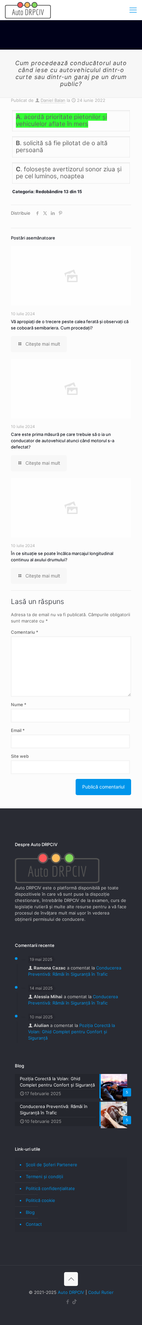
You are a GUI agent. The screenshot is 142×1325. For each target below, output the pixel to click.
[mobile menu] (133, 10)
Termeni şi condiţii (44, 1176)
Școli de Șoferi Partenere (51, 1164)
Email (18, 730)
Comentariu (24, 632)
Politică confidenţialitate (50, 1188)
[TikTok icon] (74, 1302)
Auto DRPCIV (71, 1292)
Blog (30, 1212)
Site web (20, 756)
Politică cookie (40, 1200)
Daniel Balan (53, 100)
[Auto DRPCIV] (28, 10)
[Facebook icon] (67, 1302)
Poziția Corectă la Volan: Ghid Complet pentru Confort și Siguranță (71, 1032)
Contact (34, 1224)
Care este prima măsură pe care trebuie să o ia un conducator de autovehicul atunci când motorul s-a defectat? (62, 440)
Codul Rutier (101, 1292)
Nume (18, 704)
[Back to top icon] (71, 1279)
